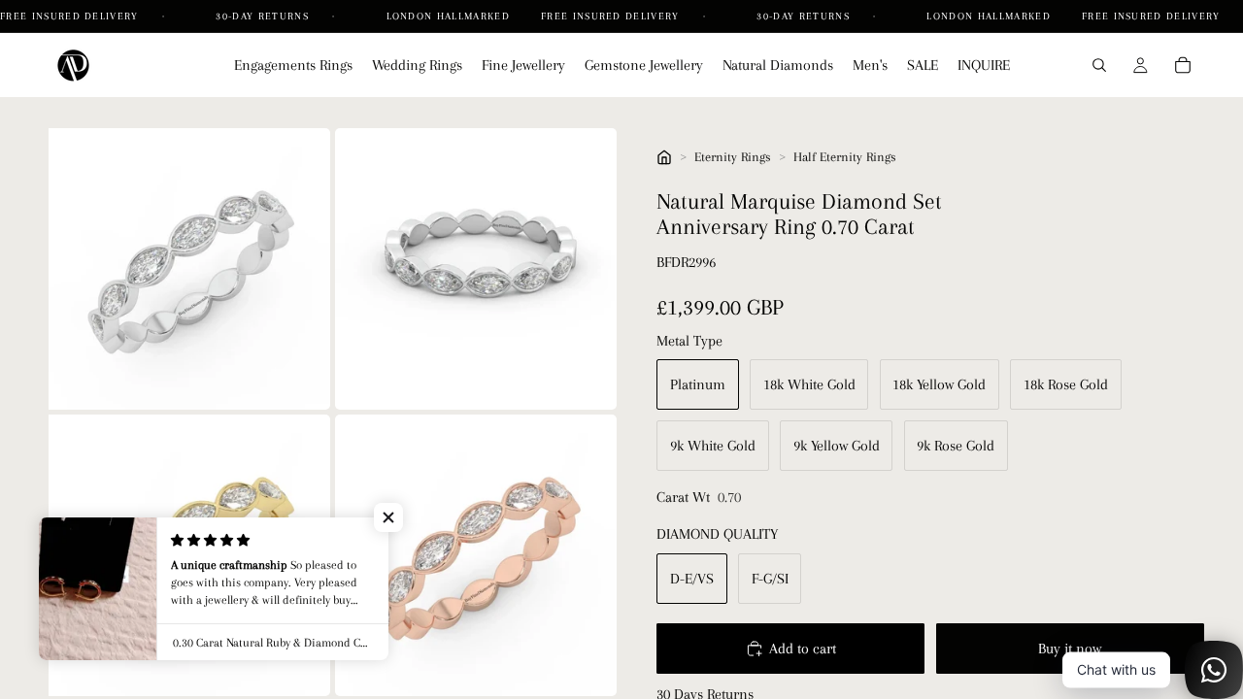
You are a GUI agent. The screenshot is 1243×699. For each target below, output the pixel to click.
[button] (388, 517)
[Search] (1099, 65)
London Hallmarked (448, 16)
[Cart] (1182, 65)
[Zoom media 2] (476, 269)
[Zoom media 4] (476, 555)
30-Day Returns (264, 16)
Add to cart (802, 648)
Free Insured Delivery (71, 16)
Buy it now (1069, 648)
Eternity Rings (732, 157)
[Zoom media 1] (189, 269)
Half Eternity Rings (844, 157)
